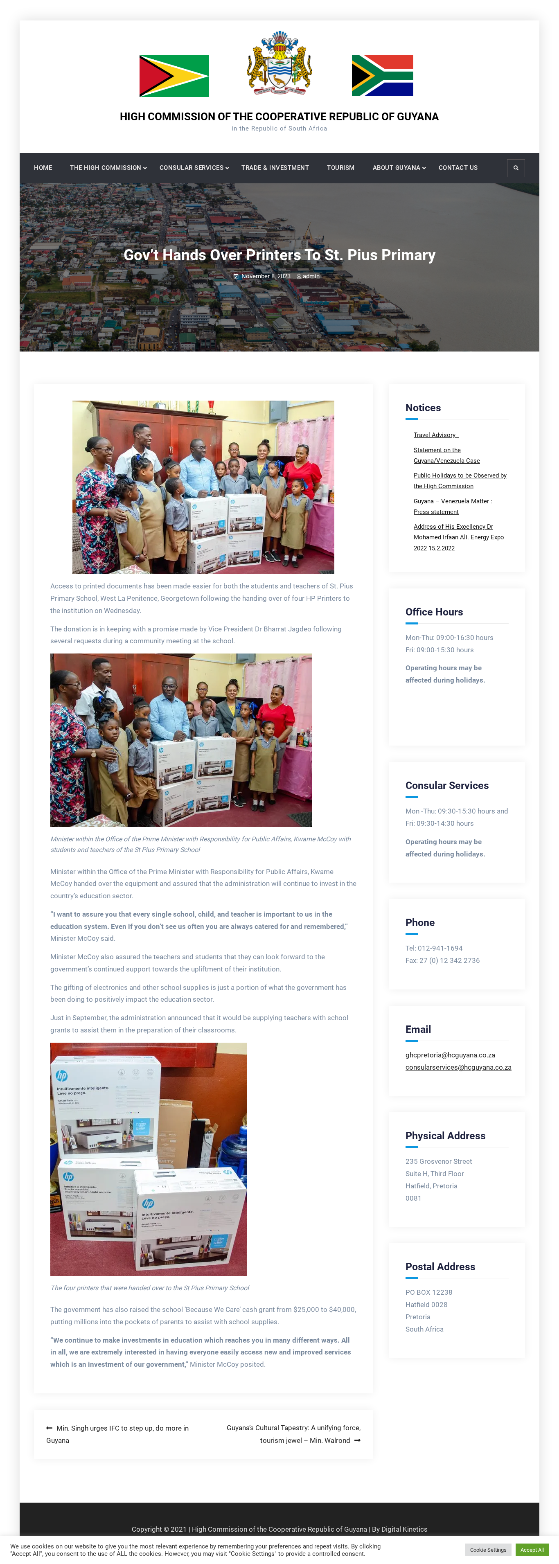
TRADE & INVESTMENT (275, 167)
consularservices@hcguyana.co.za (459, 1067)
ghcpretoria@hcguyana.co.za (450, 1055)
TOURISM (341, 167)
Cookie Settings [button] (488, 1550)
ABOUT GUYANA (397, 167)
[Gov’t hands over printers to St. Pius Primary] (203, 487)
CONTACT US (458, 167)
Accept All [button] (532, 1550)
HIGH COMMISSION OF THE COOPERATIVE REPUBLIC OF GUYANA (279, 116)
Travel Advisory (435, 435)
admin (311, 276)
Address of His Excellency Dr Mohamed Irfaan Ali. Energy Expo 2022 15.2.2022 (459, 537)
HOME (43, 167)
